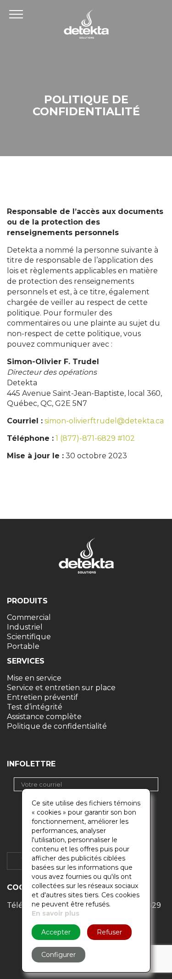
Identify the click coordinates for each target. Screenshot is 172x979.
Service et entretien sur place (61, 687)
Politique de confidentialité (57, 726)
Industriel (25, 627)
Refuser (109, 932)
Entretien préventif (42, 697)
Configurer (58, 955)
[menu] (18, 14)
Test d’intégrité (34, 707)
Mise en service (34, 678)
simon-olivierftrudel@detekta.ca (104, 420)
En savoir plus (55, 913)
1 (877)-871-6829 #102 (95, 438)
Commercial (29, 617)
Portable (23, 646)
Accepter (56, 932)
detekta (86, 24)
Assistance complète (44, 716)
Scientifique (29, 636)
